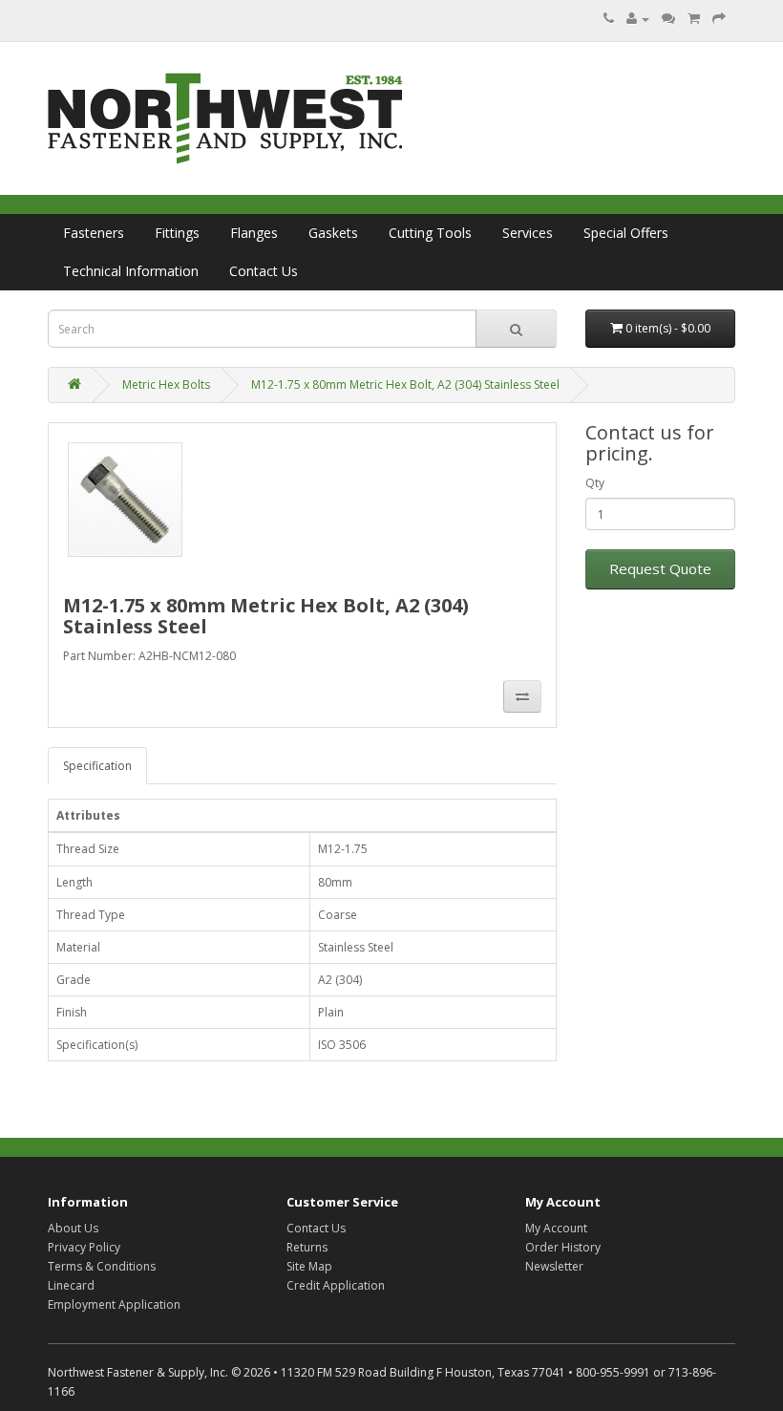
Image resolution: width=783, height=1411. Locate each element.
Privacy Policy (84, 1247)
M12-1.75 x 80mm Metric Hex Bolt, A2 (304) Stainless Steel (405, 384)
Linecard (71, 1285)
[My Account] (637, 19)
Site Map (309, 1266)
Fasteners (93, 233)
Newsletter (554, 1266)
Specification (97, 766)
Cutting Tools (430, 233)
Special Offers (625, 233)
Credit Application (335, 1285)
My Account (556, 1228)
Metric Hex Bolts (166, 384)
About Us (73, 1228)
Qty (594, 483)
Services (527, 233)
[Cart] (694, 19)
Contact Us (263, 271)
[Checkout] (719, 19)
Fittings (177, 233)
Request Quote (660, 568)
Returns (307, 1247)
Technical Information (131, 271)
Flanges (254, 233)
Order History (563, 1247)
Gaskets (333, 233)
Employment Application (114, 1304)
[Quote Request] (668, 19)
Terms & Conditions (102, 1266)
